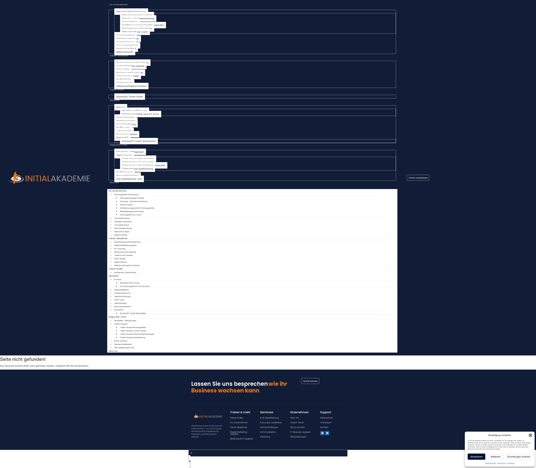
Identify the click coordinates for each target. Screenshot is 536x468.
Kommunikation (268, 432)
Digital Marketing (125, 117)
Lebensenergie (124, 131)
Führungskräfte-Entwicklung (131, 11)
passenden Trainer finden (129, 96)
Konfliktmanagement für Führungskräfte (143, 25)
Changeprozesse (125, 42)
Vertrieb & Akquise (269, 427)
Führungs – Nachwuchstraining (138, 18)
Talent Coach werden (127, 76)
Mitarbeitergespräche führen (137, 28)
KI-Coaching (122, 69)
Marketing (265, 437)
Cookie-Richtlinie (490, 463)
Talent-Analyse (124, 155)
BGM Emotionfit (124, 52)
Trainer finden (117, 89)
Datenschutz (501, 463)
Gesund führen (129, 21)
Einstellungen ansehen (518, 456)
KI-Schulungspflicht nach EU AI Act (140, 114)
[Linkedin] (327, 433)
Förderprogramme (126, 120)
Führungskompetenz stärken (137, 15)
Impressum (511, 463)
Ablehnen (495, 456)
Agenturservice (124, 82)
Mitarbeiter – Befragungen (130, 151)
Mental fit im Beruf (126, 48)
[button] (530, 435)
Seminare (115, 100)
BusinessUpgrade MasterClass (132, 62)
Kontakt (324, 427)
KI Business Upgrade (300, 432)
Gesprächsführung (126, 124)
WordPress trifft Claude (134, 110)
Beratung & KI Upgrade (241, 438)
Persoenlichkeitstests (127, 175)
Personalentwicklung (127, 45)
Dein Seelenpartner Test (129, 178)
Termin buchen (297, 427)
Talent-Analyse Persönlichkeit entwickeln (143, 165)
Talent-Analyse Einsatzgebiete (138, 158)
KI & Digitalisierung (269, 418)
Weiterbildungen (298, 437)
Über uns (114, 182)
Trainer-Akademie (119, 55)
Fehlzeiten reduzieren (127, 38)
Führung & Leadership (271, 422)
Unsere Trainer (297, 422)
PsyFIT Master (123, 79)
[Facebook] (322, 433)
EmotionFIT (122, 137)
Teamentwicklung (125, 35)
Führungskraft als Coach (135, 31)
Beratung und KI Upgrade (129, 72)
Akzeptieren (476, 456)
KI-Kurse (120, 107)
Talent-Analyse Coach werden (138, 162)
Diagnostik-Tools (118, 144)
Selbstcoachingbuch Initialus (131, 86)
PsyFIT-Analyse (124, 172)
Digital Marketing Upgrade (130, 66)
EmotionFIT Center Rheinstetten (139, 141)
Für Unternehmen (119, 4)
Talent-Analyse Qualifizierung (137, 168)
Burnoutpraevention (126, 134)
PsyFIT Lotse (123, 127)
